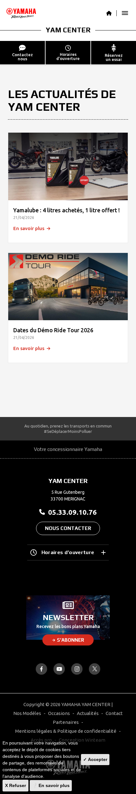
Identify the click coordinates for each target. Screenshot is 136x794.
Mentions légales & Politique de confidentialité (65, 731)
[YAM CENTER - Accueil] (111, 13)
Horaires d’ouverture (67, 552)
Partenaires (66, 722)
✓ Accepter (95, 759)
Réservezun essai (114, 57)
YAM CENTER (68, 30)
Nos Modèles (27, 713)
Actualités (88, 713)
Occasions (59, 713)
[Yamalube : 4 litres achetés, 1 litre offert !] (68, 166)
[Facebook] (41, 669)
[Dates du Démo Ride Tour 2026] (68, 286)
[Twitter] (94, 669)
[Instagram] (77, 669)
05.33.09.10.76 (72, 512)
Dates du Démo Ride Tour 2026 (53, 330)
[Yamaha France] (21, 13)
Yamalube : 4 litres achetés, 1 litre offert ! (66, 210)
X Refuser (15, 785)
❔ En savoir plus (51, 785)
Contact (114, 713)
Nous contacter (68, 528)
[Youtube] (59, 669)
